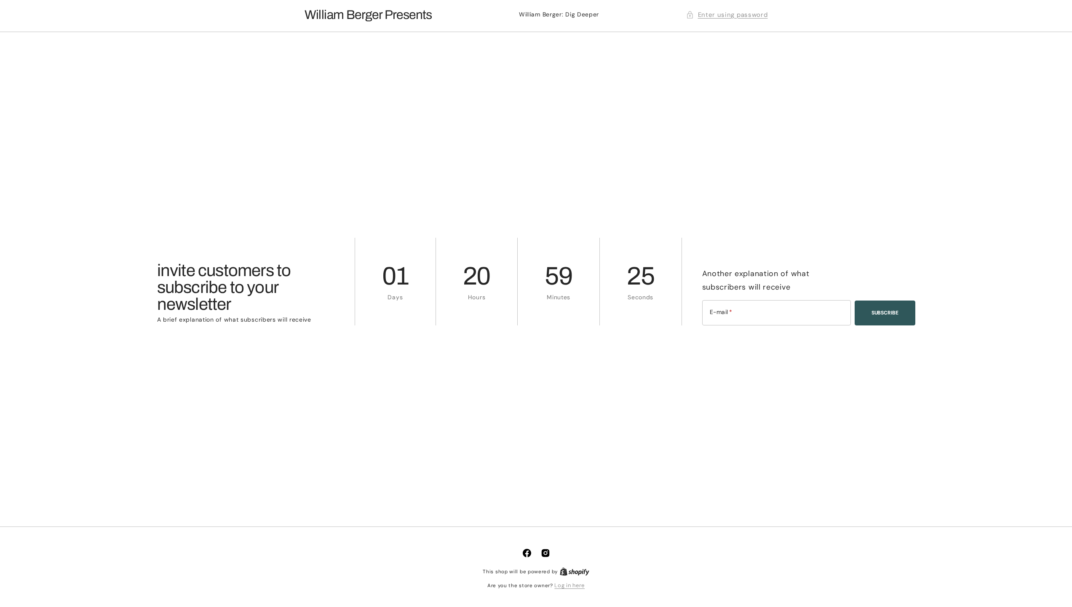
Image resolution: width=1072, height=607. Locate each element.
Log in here (569, 585)
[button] (727, 15)
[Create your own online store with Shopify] (574, 571)
